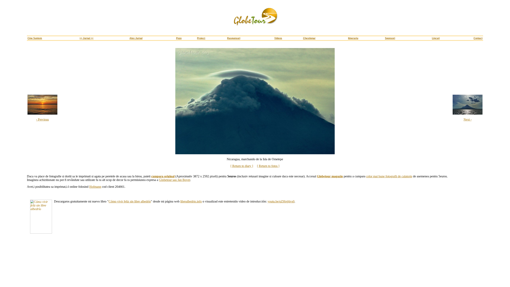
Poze (179, 38)
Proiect (201, 38)
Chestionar (309, 38)
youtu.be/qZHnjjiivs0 (281, 201)
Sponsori (390, 38)
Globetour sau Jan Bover (174, 180)
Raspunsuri (233, 38)
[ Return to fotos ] (268, 166)
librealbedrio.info (191, 201)
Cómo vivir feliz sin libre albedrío (130, 201)
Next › (468, 119)
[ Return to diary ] (241, 166)
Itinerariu (353, 38)
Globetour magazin (330, 176)
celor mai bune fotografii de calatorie (389, 176)
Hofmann (95, 186)
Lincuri (436, 38)
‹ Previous (42, 119)
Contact (478, 38)
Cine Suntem (34, 38)
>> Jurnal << (86, 38)
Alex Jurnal (135, 38)
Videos (278, 38)
